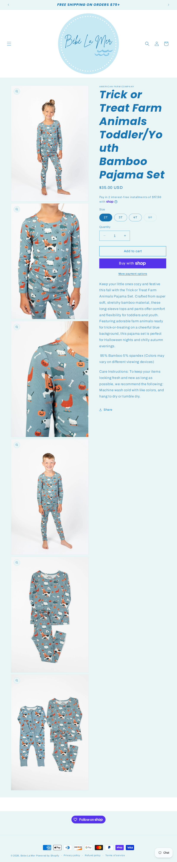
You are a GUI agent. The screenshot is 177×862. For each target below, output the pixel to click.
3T (121, 217)
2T (106, 217)
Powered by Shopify (47, 855)
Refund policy (93, 855)
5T (152, 218)
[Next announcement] (168, 4)
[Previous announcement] (8, 4)
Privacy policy (72, 855)
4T (135, 217)
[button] (9, 43)
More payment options (133, 273)
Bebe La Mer (28, 855)
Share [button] (108, 409)
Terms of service (115, 855)
